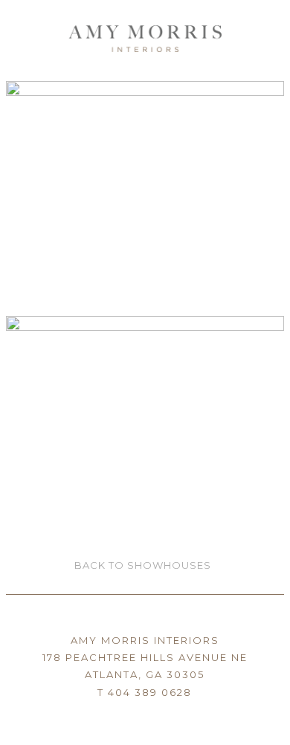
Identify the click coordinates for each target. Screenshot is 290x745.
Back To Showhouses (142, 565)
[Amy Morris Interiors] (145, 33)
